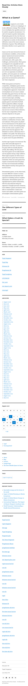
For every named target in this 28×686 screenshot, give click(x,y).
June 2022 (6, 376)
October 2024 (7, 320)
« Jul (7, 431)
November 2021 (8, 390)
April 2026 (7, 310)
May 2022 (6, 378)
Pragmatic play (6, 535)
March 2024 (7, 334)
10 (4, 419)
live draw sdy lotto (7, 651)
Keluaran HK (5, 665)
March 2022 (7, 382)
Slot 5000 (5, 282)
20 (14, 422)
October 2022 (7, 368)
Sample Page (7, 463)
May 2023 (6, 354)
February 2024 (8, 336)
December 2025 (8, 318)
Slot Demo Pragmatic (8, 539)
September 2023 (8, 346)
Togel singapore (6, 258)
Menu (4, 11)
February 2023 (8, 360)
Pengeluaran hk (6, 270)
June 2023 (6, 352)
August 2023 (7, 348)
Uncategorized (21, 197)
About (5, 457)
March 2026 (7, 312)
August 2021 (7, 396)
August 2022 (7, 372)
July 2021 (6, 397)
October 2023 (7, 344)
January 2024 (7, 338)
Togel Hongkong (7, 531)
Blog (5, 459)
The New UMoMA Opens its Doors (13, 465)
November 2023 (8, 342)
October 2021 (7, 392)
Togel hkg (5, 262)
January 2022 (7, 386)
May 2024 (6, 330)
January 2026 (7, 316)
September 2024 (8, 322)
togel (5, 443)
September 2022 (8, 370)
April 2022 (6, 380)
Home (4, 662)
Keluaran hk (5, 266)
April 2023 (6, 356)
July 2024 (6, 326)
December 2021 (8, 388)
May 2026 (6, 308)
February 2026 (8, 314)
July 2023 (6, 350)
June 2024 (6, 328)
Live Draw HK (6, 672)
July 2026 (6, 304)
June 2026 (6, 306)
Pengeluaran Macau (7, 543)
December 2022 (8, 364)
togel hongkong (7, 477)
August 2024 (7, 324)
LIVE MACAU (5, 278)
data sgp (4, 527)
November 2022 (8, 366)
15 (20, 419)
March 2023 (7, 358)
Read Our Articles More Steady (9, 681)
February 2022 (8, 384)
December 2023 (8, 340)
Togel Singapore (6, 669)
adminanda (7, 197)
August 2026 (7, 302)
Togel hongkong (7, 274)
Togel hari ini (6, 519)
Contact (6, 461)
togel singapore (6, 523)
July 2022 (6, 374)
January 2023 (7, 362)
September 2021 (8, 394)
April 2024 (6, 332)
